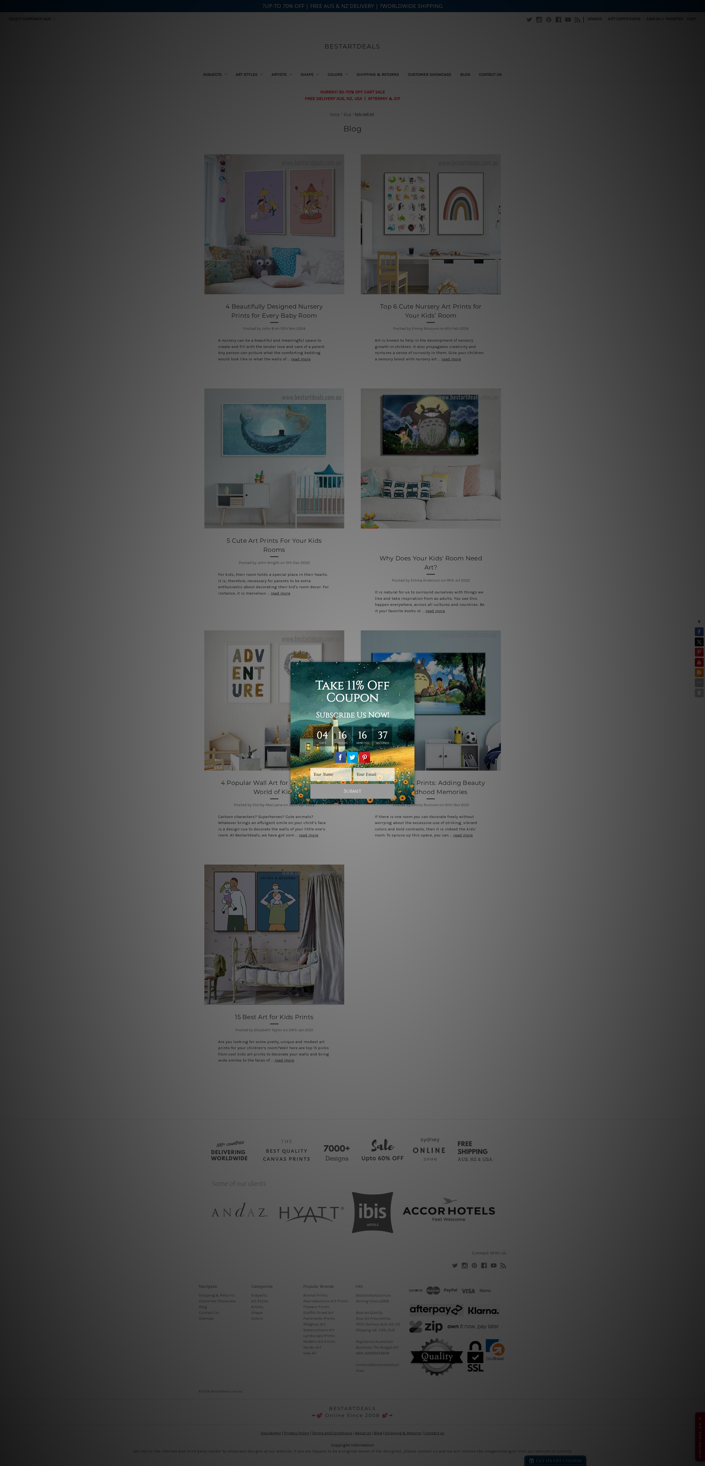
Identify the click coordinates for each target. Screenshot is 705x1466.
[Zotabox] (410, 799)
